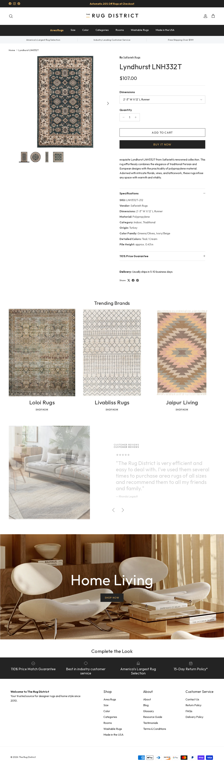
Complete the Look (111, 651)
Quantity (126, 110)
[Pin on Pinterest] (137, 280)
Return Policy (193, 705)
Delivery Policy (194, 717)
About (147, 699)
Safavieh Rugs (131, 57)
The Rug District (27, 757)
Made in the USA (165, 30)
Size (73, 30)
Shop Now (42, 409)
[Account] (205, 16)
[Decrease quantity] (123, 117)
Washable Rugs (140, 30)
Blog (146, 705)
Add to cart (162, 132)
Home (12, 50)
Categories (102, 30)
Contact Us (192, 699)
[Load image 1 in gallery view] (65, 101)
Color (85, 30)
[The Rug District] (112, 16)
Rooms (119, 30)
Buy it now (162, 144)
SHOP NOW (112, 597)
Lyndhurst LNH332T (28, 50)
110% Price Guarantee (134, 256)
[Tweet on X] (128, 280)
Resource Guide (152, 717)
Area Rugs (57, 30)
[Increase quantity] (137, 117)
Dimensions (127, 92)
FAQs (189, 711)
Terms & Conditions (154, 729)
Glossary (148, 711)
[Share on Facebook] (133, 280)
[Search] (11, 16)
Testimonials (150, 723)
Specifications (129, 193)
